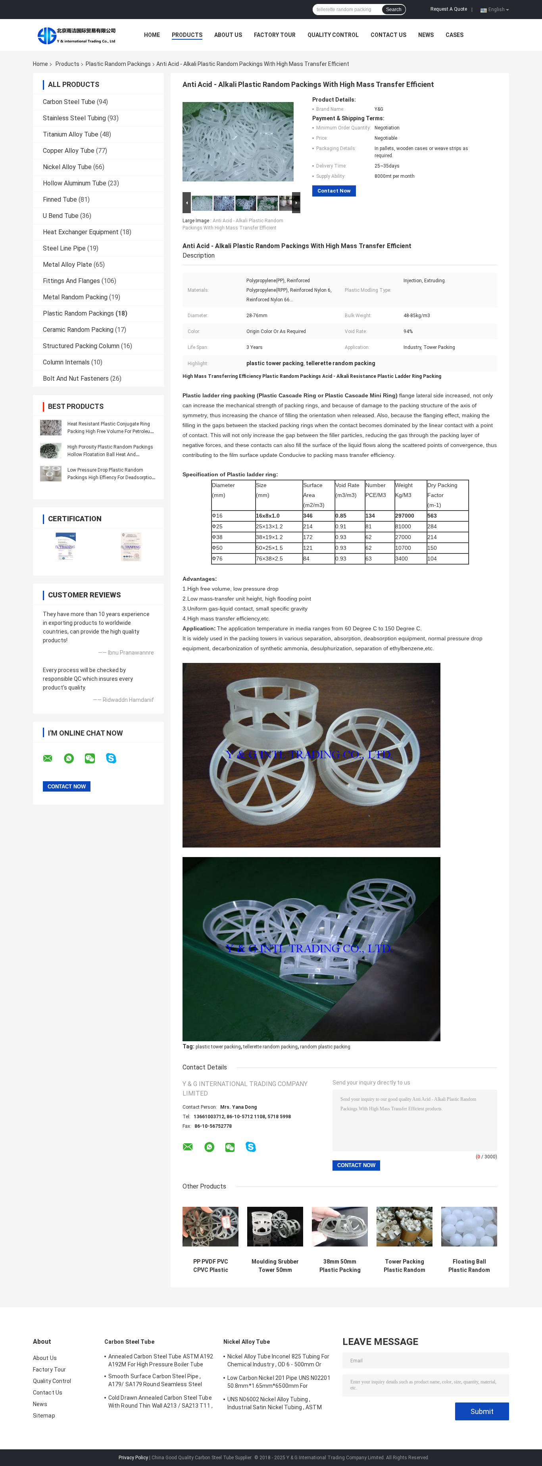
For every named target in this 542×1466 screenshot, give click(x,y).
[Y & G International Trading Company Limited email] (53, 758)
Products (187, 35)
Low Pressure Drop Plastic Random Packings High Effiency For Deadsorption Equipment (110, 477)
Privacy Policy (133, 1457)
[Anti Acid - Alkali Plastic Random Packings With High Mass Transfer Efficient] (238, 143)
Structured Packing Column (81, 346)
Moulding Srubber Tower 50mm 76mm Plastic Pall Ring (275, 1265)
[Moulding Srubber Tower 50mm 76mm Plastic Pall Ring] (275, 1226)
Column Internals (66, 362)
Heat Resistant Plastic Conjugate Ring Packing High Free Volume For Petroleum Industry (110, 431)
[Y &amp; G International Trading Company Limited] (76, 35)
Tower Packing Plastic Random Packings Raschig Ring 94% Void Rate (404, 1265)
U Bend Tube (61, 216)
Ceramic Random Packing (78, 329)
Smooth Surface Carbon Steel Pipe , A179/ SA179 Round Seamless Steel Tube (155, 1381)
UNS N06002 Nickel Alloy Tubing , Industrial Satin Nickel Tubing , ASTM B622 (274, 1404)
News (426, 35)
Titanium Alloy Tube (70, 134)
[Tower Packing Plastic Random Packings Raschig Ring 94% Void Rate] (404, 1226)
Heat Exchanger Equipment (81, 232)
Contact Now (334, 191)
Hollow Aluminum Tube (74, 183)
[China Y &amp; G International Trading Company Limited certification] (65, 546)
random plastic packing (325, 1047)
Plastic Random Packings (118, 64)
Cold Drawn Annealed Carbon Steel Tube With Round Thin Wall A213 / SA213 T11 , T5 (160, 1403)
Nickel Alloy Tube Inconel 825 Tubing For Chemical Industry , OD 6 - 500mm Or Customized (278, 1361)
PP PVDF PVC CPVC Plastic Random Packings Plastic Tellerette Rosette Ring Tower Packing (210, 1265)
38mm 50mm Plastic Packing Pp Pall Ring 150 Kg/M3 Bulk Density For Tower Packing (340, 1265)
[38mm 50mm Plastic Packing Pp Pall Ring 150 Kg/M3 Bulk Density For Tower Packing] (340, 1226)
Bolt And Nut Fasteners (76, 378)
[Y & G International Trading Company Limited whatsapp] (74, 758)
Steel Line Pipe (64, 248)
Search (394, 9)
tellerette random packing (270, 1047)
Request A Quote (449, 9)
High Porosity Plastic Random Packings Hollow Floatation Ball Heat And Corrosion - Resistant (110, 454)
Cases (454, 35)
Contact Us (388, 35)
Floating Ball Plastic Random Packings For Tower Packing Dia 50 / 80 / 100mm (469, 1265)
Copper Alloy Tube (68, 150)
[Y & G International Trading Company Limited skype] (116, 758)
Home (152, 35)
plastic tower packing (218, 1047)
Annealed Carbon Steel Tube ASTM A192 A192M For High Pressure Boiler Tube (160, 1360)
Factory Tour (275, 35)
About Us (228, 35)
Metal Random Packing (75, 297)
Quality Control (333, 35)
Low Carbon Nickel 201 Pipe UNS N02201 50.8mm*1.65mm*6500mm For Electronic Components (279, 1383)
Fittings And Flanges (71, 281)
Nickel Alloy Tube (67, 167)
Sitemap (44, 1415)
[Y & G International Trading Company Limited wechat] (95, 758)
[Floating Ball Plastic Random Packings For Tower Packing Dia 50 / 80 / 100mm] (469, 1226)
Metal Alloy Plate (67, 264)
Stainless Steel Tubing (74, 118)
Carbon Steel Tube (69, 102)
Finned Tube (60, 199)
